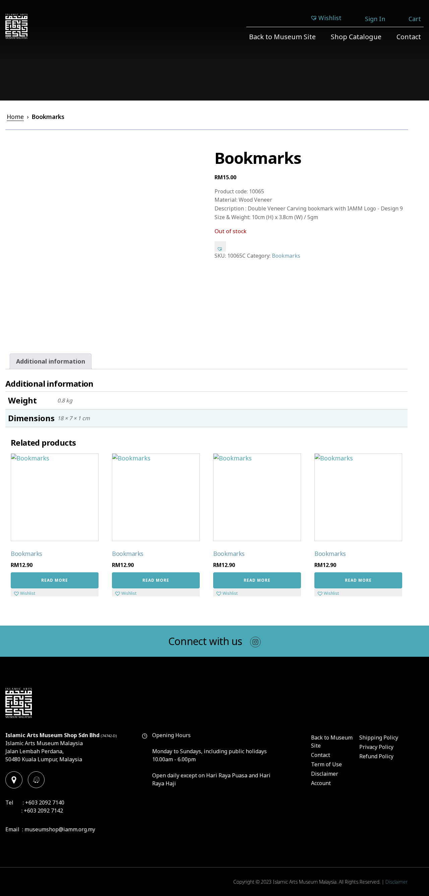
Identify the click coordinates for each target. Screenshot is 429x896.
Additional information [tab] (50, 361)
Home (15, 117)
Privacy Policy (376, 747)
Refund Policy (376, 756)
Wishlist (330, 18)
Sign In (375, 19)
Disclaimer (324, 773)
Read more (54, 580)
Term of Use (326, 764)
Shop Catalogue (356, 36)
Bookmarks (286, 255)
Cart (415, 19)
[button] (220, 246)
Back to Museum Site (282, 36)
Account (321, 783)
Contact (408, 36)
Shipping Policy (378, 737)
